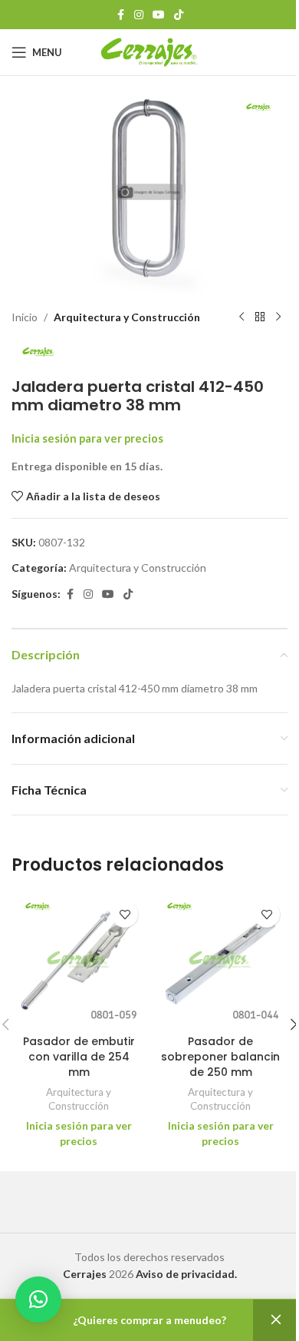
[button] (38, 1299)
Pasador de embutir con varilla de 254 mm (79, 1056)
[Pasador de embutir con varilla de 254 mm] (79, 960)
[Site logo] (150, 51)
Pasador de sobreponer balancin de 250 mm (220, 1056)
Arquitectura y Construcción (127, 317)
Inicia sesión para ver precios (87, 438)
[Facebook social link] (120, 15)
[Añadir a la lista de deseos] (124, 914)
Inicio (25, 317)
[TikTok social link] (178, 15)
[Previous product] (241, 317)
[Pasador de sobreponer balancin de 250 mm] (220, 960)
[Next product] (278, 317)
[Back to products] (260, 317)
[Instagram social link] (139, 15)
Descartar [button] (276, 1320)
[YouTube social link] (158, 15)
